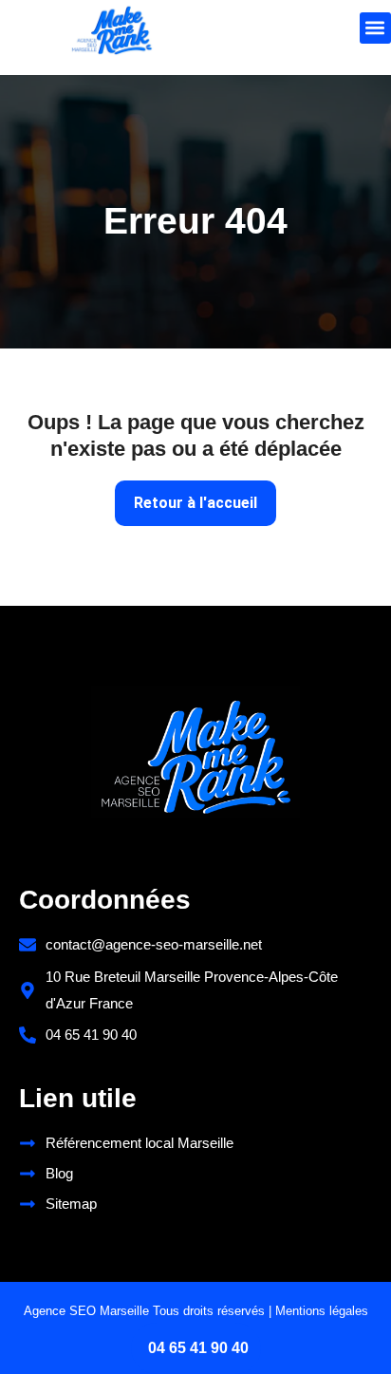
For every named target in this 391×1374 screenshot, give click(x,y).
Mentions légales (321, 1311)
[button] (375, 28)
